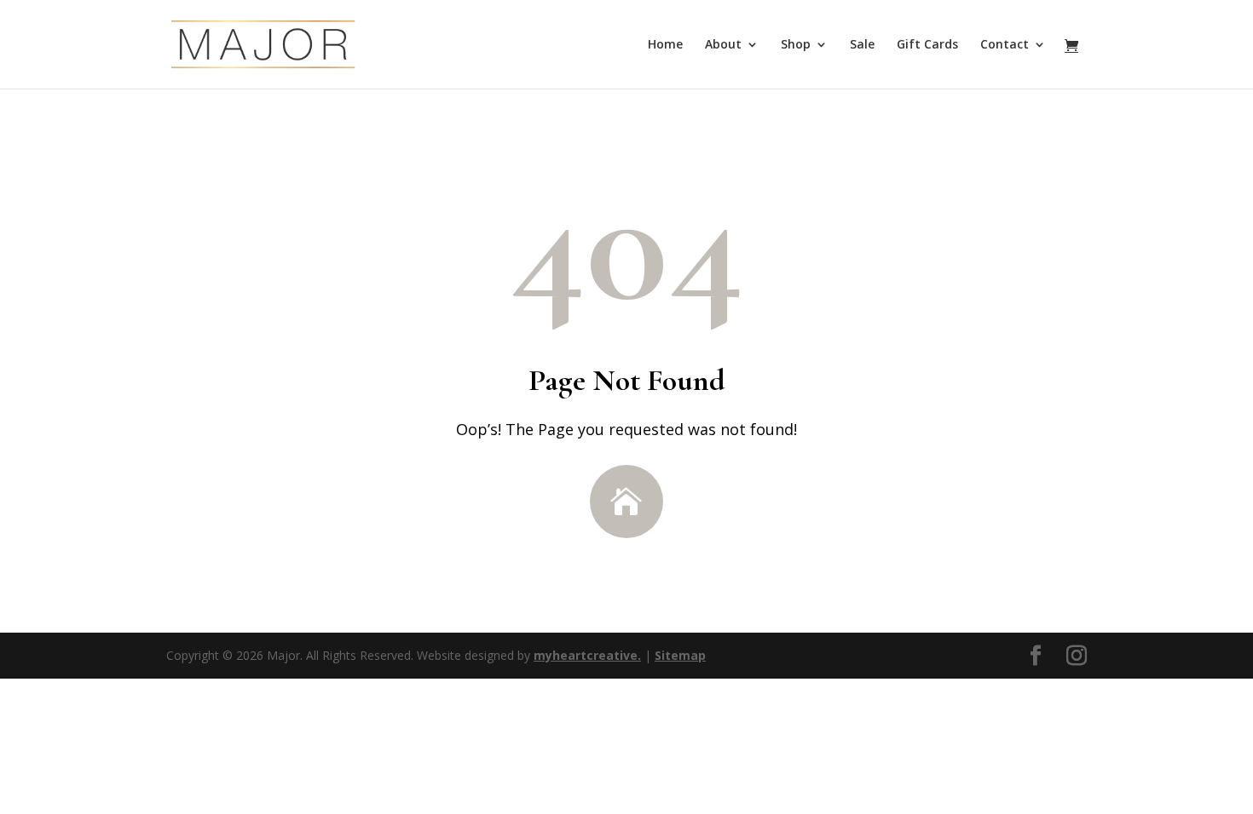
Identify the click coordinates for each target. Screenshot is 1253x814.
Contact (1004, 45)
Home (665, 45)
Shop (796, 45)
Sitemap (680, 655)
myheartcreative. (587, 655)
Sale (862, 45)
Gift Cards (927, 45)
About (723, 45)
